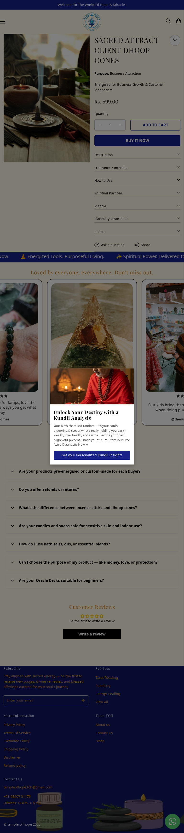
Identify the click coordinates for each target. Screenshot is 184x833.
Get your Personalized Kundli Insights (92, 455)
